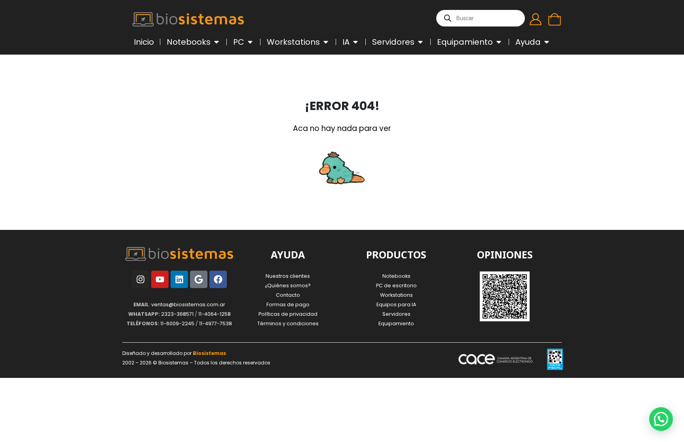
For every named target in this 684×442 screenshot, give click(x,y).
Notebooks (396, 276)
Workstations (396, 295)
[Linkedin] (179, 279)
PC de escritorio (396, 285)
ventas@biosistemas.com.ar (188, 304)
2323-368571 (177, 314)
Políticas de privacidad (287, 314)
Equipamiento (396, 323)
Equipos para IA (396, 304)
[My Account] (535, 19)
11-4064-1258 (214, 314)
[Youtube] (160, 279)
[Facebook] (218, 279)
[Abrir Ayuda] (547, 42)
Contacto (288, 295)
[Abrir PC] (250, 42)
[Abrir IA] (355, 42)
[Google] (198, 279)
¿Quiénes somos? (288, 285)
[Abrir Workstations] (326, 42)
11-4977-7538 (215, 323)
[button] (661, 419)
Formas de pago (288, 304)
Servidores (396, 314)
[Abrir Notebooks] (216, 42)
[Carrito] (554, 19)
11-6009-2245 (177, 323)
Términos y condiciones (288, 323)
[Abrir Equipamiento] (499, 42)
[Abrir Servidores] (420, 42)
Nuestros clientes (288, 276)
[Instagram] (140, 279)
